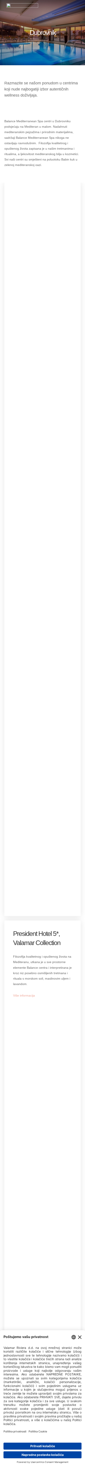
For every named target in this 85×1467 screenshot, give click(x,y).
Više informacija (24, 995)
